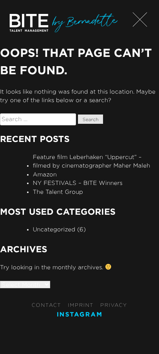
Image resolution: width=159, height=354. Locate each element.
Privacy (113, 305)
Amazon (45, 174)
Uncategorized (54, 229)
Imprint (81, 305)
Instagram (80, 314)
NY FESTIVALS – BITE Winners (77, 183)
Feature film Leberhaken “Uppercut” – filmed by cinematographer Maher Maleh (91, 161)
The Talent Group (58, 192)
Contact (46, 305)
